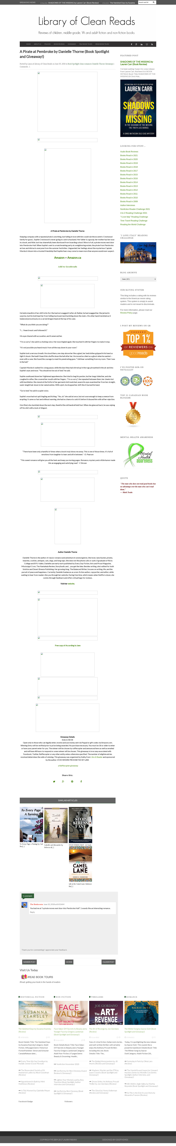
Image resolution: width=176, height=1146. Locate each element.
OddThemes (134, 1139)
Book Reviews (59, 44)
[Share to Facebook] (81, 781)
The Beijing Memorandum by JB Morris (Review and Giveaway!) (103, 1062)
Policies (47, 44)
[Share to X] (54, 781)
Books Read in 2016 (129, 178)
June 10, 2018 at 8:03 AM (54, 904)
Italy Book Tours (85, 44)
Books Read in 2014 (129, 182)
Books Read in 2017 (129, 171)
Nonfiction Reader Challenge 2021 (135, 209)
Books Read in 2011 (129, 194)
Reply (32, 912)
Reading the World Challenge (133, 224)
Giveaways (72, 44)
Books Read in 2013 (129, 186)
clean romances (86, 64)
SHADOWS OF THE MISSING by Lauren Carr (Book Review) (73, 3)
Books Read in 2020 (129, 159)
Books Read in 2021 (129, 155)
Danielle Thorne (98, 64)
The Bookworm (36, 904)
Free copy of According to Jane (67, 645)
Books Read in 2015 (129, 175)
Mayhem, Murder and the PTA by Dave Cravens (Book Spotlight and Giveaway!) (104, 1072)
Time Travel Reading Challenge (133, 221)
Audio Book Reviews (129, 152)
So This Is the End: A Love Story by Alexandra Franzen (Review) (140, 1094)
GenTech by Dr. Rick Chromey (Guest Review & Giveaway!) (70, 1072)
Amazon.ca (74, 257)
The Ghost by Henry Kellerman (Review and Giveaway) (103, 1091)
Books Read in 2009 (129, 201)
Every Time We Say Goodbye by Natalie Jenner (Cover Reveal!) (33, 1062)
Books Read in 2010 (129, 198)
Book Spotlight (74, 64)
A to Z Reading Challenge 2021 (133, 213)
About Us (37, 44)
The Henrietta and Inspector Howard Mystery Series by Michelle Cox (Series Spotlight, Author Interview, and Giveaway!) (141, 1073)
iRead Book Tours (102, 44)
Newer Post (29, 962)
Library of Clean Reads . (89, 1139)
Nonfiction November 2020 (67, 1064)
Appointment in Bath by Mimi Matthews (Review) (32, 1082)
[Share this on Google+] (63, 781)
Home (28, 44)
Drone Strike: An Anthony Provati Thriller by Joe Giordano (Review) (104, 1082)
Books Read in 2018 (129, 167)
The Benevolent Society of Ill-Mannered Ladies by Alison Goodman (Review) (34, 1072)
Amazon (59, 257)
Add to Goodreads (67, 266)
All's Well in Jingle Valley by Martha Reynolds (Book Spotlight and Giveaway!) (141, 1085)
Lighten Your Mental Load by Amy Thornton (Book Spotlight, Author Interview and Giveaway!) (69, 1082)
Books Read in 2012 (129, 190)
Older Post (108, 962)
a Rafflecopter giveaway (68, 765)
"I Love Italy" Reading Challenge (134, 217)
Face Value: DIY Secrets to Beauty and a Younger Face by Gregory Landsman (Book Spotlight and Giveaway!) (70, 1032)
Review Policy (126, 313)
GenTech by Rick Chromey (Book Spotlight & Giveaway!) (68, 1092)
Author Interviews (127, 205)
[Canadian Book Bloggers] (133, 427)
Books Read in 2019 (129, 163)
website (71, 583)
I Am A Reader (96, 757)
